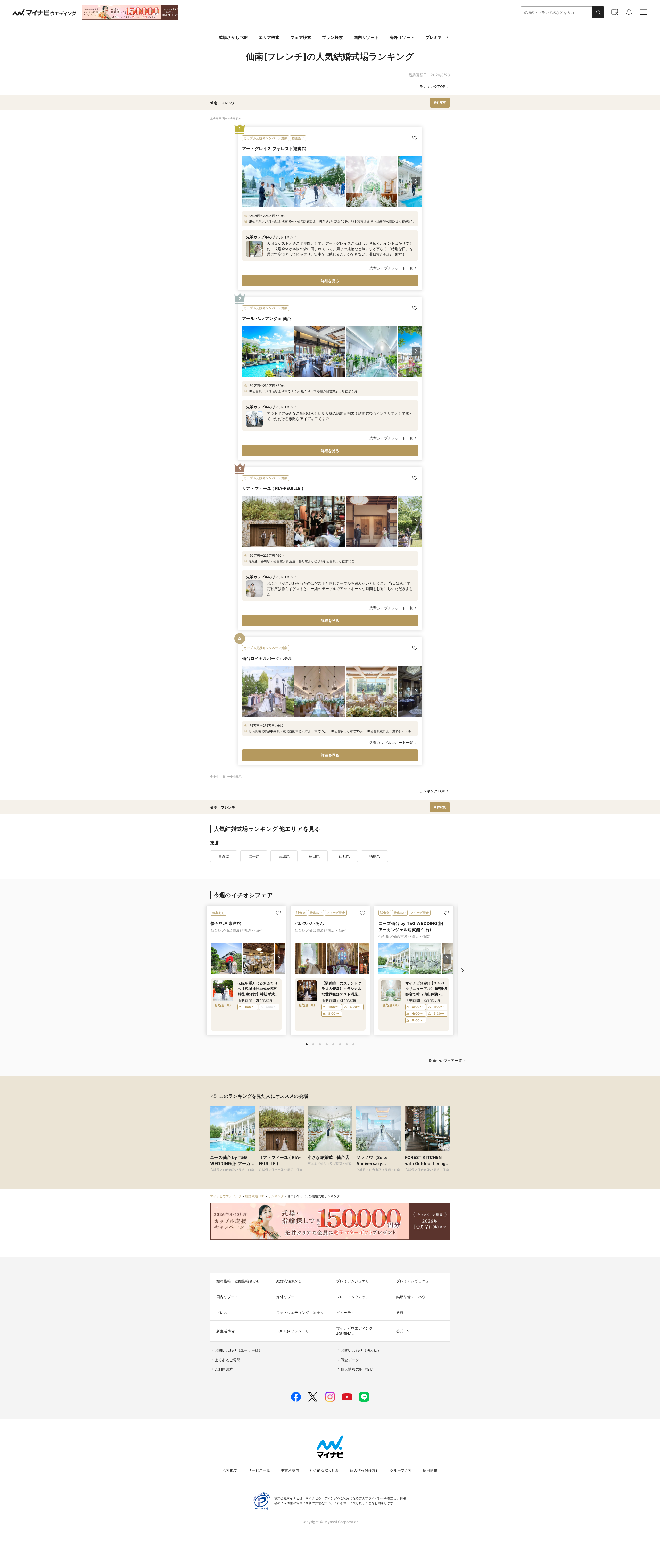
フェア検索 (300, 37)
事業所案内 (290, 1470)
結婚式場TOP (254, 1196)
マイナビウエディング (226, 1196)
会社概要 (230, 1470)
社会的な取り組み (324, 1470)
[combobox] (557, 12)
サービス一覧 (259, 1470)
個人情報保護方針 (364, 1470)
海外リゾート (402, 37)
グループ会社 (401, 1470)
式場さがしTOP (233, 37)
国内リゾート (366, 37)
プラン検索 (332, 37)
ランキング (276, 1196)
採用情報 (430, 1470)
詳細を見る (330, 280)
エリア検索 (269, 37)
